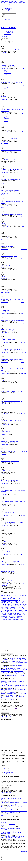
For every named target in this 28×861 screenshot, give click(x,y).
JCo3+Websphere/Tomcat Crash (8, 470)
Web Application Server (15, 666)
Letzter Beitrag (5, 68)
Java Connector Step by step (8, 410)
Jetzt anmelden (4, 712)
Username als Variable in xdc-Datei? (10, 49)
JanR (22, 113)
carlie (22, 172)
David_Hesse (5, 525)
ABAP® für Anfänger (15, 658)
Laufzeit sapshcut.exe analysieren (9, 256)
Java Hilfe (3, 96)
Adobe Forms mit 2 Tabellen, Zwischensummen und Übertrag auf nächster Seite (13, 64)
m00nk (22, 554)
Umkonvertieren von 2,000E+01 (9, 129)
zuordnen (6, 121)
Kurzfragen (6, 673)
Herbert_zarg (11, 831)
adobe (5, 54)
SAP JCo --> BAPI (5, 431)
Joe (3, 463)
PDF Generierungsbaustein (7, 571)
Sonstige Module (5, 672)
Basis (22, 666)
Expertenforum (7, 11)
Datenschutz (24, 853)
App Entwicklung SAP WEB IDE (9, 138)
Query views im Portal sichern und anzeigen (11, 401)
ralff (3, 162)
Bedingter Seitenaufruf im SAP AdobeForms (12, 190)
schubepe (23, 270)
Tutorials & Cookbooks (17, 657)
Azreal (22, 564)
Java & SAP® (8, 27)
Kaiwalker (23, 68)
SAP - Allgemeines (19, 672)
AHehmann (5, 444)
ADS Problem (4, 235)
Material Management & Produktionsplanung (13, 669)
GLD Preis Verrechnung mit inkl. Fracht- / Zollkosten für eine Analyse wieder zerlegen (14, 686)
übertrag (5, 74)
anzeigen (6, 116)
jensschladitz (24, 249)
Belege (2, 825)
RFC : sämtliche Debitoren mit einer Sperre (11, 349)
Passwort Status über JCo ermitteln (9, 441)
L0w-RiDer (5, 99)
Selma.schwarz (12, 824)
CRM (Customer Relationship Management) (14, 670)
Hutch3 (4, 434)
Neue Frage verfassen (6, 654)
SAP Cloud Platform (17, 664)
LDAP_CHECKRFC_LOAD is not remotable (12, 320)
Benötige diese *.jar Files (7, 581)
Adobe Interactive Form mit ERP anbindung (11, 169)
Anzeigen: (3, 586)
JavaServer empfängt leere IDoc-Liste (10, 461)
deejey (11, 699)
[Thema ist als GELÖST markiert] (10, 111)
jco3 (5, 88)
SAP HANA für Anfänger (20, 662)
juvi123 (4, 494)
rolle (5, 117)
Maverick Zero (5, 424)
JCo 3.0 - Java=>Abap (6, 551)
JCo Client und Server (6, 532)
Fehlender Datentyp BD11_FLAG (9, 159)
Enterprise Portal (5, 666)
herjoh (22, 394)
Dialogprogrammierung (17, 659)
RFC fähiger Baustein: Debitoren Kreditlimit (11, 359)
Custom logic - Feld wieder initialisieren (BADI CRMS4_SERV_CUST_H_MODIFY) (12, 837)
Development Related (9, 675)
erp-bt (22, 152)
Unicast (22, 583)
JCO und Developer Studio (7, 512)
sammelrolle (6, 118)
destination (6, 87)
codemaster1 (10, 688)
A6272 (22, 131)
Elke (22, 258)
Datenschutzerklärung (6, 716)
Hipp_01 (4, 403)
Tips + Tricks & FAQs (6, 657)
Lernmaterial (7, 9)
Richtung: (13, 588)
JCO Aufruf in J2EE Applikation (9, 330)
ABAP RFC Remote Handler (8, 339)
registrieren (5, 768)
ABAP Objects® (7, 659)
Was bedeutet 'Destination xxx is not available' (12, 82)
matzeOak (23, 373)
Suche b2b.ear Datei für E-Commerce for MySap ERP (14, 451)
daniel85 (4, 454)
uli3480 (4, 52)
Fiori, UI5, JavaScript (6, 664)
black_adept (12, 692)
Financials (7, 668)
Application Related (20, 675)
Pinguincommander (5, 292)
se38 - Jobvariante (5, 310)
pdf (4, 56)
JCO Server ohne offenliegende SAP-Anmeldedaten (13, 522)
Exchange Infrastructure (18, 665)
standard (5, 101)
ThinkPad (23, 217)
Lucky (22, 323)
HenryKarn (23, 85)
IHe (6, 684)
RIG (22, 313)
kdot (3, 473)
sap (4, 119)
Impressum (24, 851)
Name (3, 709)
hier (16, 708)
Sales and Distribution (15, 668)
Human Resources (18, 671)
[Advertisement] (14, 634)
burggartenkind (4, 143)
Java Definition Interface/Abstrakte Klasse (11, 150)
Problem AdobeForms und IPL (8, 288)
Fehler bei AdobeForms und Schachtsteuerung (12, 299)
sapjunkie (23, 413)
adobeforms (6, 71)
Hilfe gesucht (4, 380)
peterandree (5, 544)
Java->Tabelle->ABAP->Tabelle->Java (10, 480)
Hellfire (22, 362)
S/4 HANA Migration (15, 673)
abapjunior (4, 332)
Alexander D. (24, 352)
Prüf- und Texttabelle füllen (7, 246)
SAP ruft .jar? (4, 224)
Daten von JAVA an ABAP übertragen (10, 561)
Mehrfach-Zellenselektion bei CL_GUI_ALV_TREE (14, 693)
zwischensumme (7, 73)
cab (3, 535)
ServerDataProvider (5, 541)
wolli (9, 835)
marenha (23, 383)
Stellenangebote (8, 8)
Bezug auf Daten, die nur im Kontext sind (11, 179)
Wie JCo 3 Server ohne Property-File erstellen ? (12, 391)
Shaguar (23, 342)
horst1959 (23, 483)
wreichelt (23, 281)
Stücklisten (3, 822)
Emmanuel (23, 515)
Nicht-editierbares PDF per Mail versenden (11, 214)
